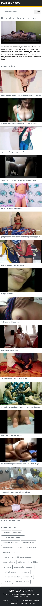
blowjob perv (31, 547)
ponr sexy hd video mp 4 (23, 567)
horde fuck (17, 532)
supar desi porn (9, 562)
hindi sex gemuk (28, 542)
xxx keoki (6, 532)
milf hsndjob (27, 577)
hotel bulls (7, 582)
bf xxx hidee (33, 562)
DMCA (5, 601)
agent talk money (9, 572)
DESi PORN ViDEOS (10, 2)
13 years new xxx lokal (11, 577)
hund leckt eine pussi (11, 542)
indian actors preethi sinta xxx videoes (17, 557)
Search (37, 12)
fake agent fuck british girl (13, 547)
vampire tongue (9, 552)
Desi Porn (23, 603)
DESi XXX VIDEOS (21, 591)
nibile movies (24, 572)
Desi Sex (32, 603)
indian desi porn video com (13, 537)
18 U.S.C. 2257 (15, 601)
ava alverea (7, 567)
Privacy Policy (27, 601)
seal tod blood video (21, 582)
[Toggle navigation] (38, 3)
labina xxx (21, 562)
